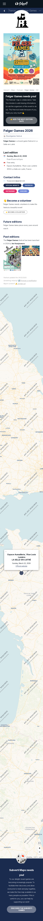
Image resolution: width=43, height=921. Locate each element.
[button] (6, 551)
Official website (12, 185)
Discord (23, 191)
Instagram (10, 191)
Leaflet (40, 857)
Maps (13, 90)
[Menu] (4, 4)
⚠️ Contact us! (20, 284)
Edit (37, 90)
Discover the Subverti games (21, 909)
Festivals (20, 90)
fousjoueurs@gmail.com (16, 181)
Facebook (29, 185)
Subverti (6, 90)
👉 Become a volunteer (15, 212)
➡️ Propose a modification (27, 280)
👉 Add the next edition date (22, 120)
